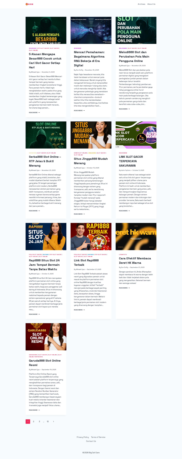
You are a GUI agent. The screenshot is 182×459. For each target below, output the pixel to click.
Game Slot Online (80, 153)
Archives (141, 4)
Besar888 (32, 48)
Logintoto (123, 254)
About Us (151, 4)
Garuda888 (33, 355)
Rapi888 (46, 254)
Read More (34, 112)
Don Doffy (79, 70)
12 (48, 421)
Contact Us (91, 441)
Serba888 (32, 153)
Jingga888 (92, 153)
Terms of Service (98, 437)
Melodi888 (123, 48)
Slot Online (33, 50)
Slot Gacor (54, 48)
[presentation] (46, 30)
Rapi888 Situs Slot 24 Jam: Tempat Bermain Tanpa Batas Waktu (44, 264)
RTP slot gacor (43, 48)
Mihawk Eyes (35, 72)
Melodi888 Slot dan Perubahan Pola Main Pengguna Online (134, 56)
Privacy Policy (83, 437)
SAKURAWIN (123, 153)
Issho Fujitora (125, 170)
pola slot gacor (35, 254)
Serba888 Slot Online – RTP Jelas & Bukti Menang (45, 161)
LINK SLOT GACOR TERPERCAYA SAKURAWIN (131, 161)
